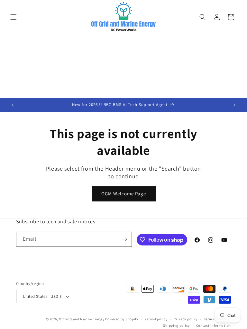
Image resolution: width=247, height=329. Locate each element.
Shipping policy (176, 325)
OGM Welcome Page (123, 194)
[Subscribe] (124, 239)
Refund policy (155, 319)
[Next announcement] (234, 105)
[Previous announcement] (12, 105)
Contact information (213, 325)
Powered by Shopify (121, 319)
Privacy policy (185, 319)
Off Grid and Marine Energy (81, 319)
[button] (13, 17)
